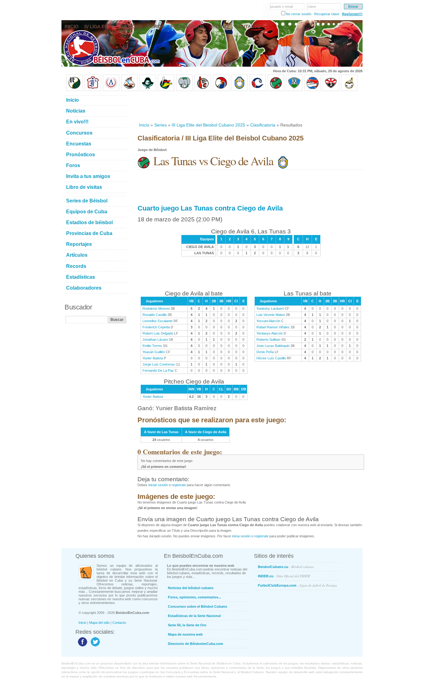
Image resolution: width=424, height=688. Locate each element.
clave (312, 6)
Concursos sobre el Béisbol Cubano (197, 606)
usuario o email (281, 6)
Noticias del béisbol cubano (191, 588)
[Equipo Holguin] (294, 90)
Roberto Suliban (268, 339)
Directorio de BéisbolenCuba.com (195, 644)
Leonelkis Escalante (157, 321)
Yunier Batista (152, 358)
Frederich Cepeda (156, 327)
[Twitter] (94, 646)
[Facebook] (81, 646)
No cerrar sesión (298, 14)
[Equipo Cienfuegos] (184, 90)
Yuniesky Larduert (270, 308)
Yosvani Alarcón (268, 321)
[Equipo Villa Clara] (202, 90)
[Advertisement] (250, 107)
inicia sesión (241, 536)
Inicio (144, 124)
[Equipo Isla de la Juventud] (147, 90)
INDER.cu (284, 576)
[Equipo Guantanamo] (349, 90)
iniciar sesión (158, 485)
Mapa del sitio (99, 622)
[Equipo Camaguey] (257, 90)
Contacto (119, 622)
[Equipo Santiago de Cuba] (331, 90)
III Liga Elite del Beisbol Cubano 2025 (208, 124)
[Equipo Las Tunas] (276, 90)
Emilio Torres (152, 346)
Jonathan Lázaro (155, 339)
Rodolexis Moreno (156, 308)
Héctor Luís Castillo (271, 358)
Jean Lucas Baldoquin (273, 346)
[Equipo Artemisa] (111, 90)
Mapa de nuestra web (185, 634)
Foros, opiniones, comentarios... (194, 597)
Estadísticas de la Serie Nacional (194, 616)
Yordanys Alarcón (269, 333)
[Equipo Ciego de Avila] (239, 90)
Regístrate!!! (352, 14)
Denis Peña (265, 352)
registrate (179, 485)
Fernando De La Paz (158, 370)
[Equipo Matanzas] (166, 90)
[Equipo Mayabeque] (129, 90)
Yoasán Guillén (153, 352)
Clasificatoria (262, 124)
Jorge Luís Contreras (158, 364)
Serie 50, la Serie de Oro (187, 625)
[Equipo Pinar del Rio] (74, 90)
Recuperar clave (326, 14)
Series (160, 124)
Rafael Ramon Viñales (273, 327)
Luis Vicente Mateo (270, 315)
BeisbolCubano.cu (286, 566)
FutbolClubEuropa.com (297, 585)
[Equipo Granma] (312, 90)
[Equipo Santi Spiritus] (221, 90)
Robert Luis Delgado (157, 333)
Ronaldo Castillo (154, 315)
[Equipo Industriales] (92, 90)
